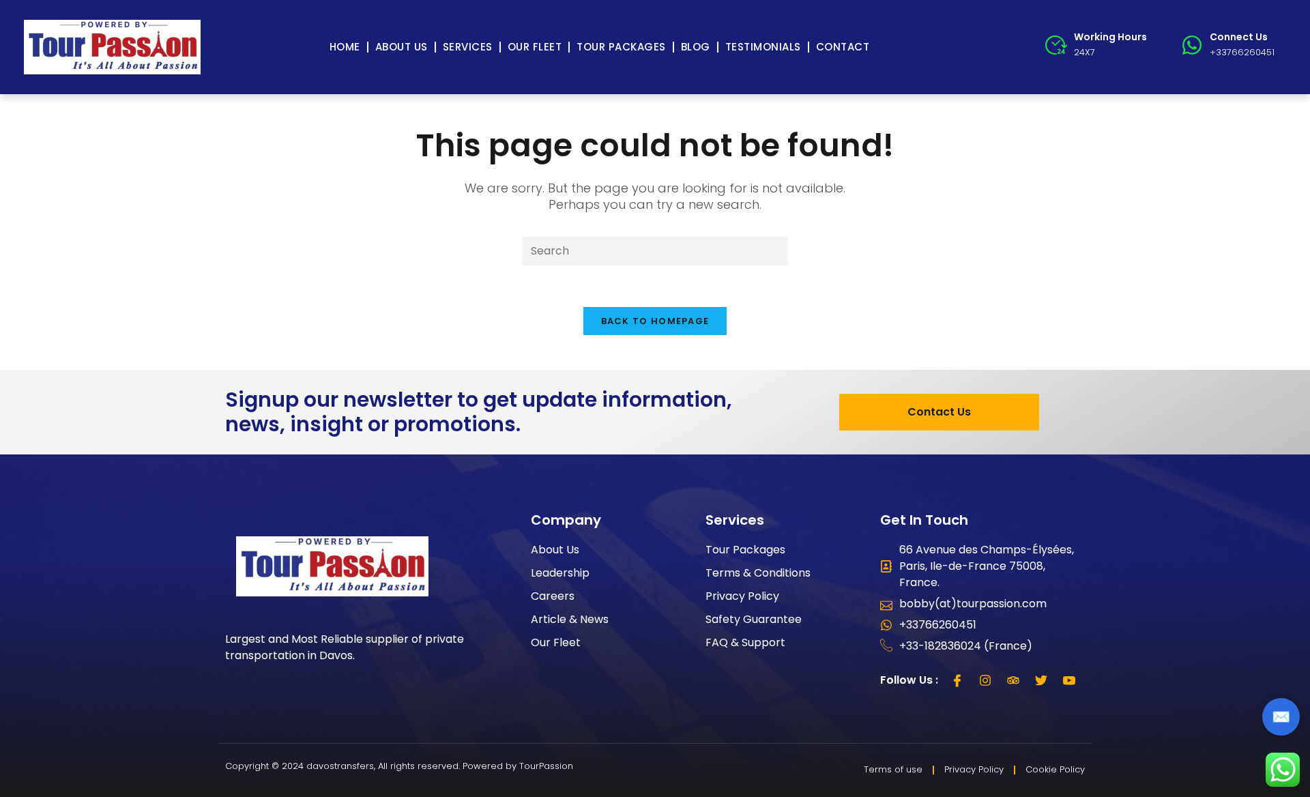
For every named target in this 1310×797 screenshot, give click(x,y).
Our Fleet (535, 47)
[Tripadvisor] (1013, 680)
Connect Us (1239, 37)
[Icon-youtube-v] (1069, 680)
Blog (695, 47)
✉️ (1281, 716)
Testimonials (763, 47)
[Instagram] (985, 680)
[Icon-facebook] (957, 680)
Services (468, 47)
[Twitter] (1041, 680)
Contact (843, 47)
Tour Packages (621, 47)
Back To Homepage (655, 321)
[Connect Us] (1192, 45)
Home (345, 47)
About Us (401, 47)
